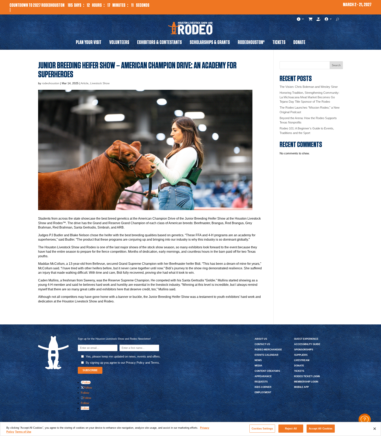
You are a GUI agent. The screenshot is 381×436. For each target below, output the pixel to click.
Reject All (291, 428)
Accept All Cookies (320, 428)
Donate (299, 43)
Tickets (278, 43)
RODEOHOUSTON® (251, 43)
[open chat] (364, 419)
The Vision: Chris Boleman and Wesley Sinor (309, 86)
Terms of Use (23, 431)
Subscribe (90, 370)
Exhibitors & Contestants (159, 43)
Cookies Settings (262, 428)
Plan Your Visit (88, 43)
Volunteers (119, 43)
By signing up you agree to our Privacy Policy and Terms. (123, 362)
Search (336, 65)
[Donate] (319, 20)
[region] (190, 429)
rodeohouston (50, 83)
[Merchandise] (311, 20)
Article (85, 83)
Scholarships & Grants (210, 43)
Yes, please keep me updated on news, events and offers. (123, 356)
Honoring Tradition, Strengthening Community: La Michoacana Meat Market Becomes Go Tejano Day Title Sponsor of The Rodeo (309, 97)
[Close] (374, 428)
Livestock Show (100, 83)
